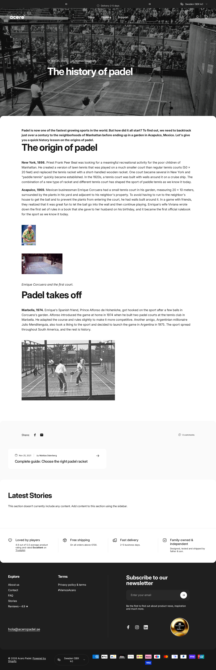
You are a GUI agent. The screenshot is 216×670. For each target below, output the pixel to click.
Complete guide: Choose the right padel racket (51, 461)
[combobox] (194, 4)
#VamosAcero (67, 590)
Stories (12, 601)
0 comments (188, 435)
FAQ (10, 595)
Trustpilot (20, 550)
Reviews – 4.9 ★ (18, 606)
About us (13, 584)
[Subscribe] (183, 595)
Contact (13, 590)
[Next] (149, 4)
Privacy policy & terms (72, 584)
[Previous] (66, 4)
